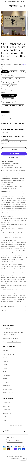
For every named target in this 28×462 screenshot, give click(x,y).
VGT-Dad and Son (8, 75)
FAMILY (14, 86)
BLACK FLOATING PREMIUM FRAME (13, 106)
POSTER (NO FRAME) (9, 95)
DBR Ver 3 (6, 82)
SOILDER (5, 86)
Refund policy (12, 453)
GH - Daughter (20, 79)
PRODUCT (6, 382)
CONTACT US (6, 386)
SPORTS (5, 350)
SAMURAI (14, 72)
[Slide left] (10, 39)
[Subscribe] (23, 430)
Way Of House (13, 452)
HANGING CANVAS (8, 99)
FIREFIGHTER (7, 89)
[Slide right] (17, 39)
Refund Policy (6, 409)
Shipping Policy (7, 413)
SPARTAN (5, 379)
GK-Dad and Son (7, 79)
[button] (3, 5)
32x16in (13, 112)
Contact (5, 416)
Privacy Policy (6, 402)
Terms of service (10, 456)
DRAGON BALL (7, 375)
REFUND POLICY (7, 389)
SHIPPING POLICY (8, 393)
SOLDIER (5, 368)
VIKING (5, 72)
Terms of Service (7, 406)
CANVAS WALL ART (8, 102)
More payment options (14, 157)
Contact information (14, 458)
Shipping (3, 61)
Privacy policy (20, 453)
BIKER (22, 72)
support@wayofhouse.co (14, 341)
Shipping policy (19, 456)
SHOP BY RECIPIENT (8, 354)
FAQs (4, 420)
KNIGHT (15, 82)
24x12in (5, 112)
